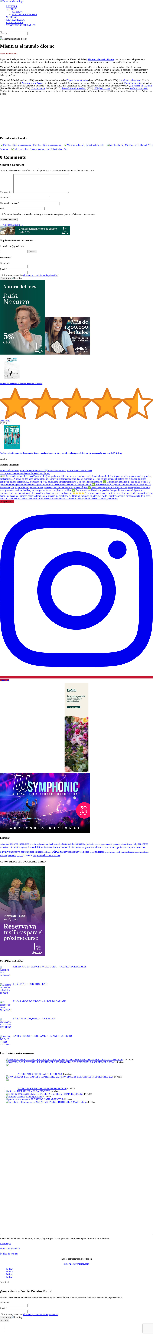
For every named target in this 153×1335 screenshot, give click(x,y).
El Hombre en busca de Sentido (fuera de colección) (21, 383)
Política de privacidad (10, 1248)
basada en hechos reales (50, 844)
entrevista (4, 847)
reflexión (3, 856)
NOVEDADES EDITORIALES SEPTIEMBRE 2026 (87, 1062)
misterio (140, 847)
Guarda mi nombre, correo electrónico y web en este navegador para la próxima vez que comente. (50, 214)
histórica (100, 847)
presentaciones (110, 852)
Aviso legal (5, 1243)
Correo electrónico (9, 203)
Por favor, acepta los (30, 275)
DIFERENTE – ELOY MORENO (34, 1091)
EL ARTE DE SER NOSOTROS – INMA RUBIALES (56, 1094)
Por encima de (38, 88)
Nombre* (4, 263)
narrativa (5, 851)
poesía (92, 852)
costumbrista (118, 844)
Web (2, 208)
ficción (56, 847)
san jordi (20, 856)
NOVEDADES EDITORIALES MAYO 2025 (63, 1102)
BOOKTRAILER (14, 22)
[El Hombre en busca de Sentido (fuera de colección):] (12, 378)
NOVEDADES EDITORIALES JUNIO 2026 (40, 1074)
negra (40, 851)
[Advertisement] (76, 1127)
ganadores (90, 847)
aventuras (34, 844)
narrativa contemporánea (23, 851)
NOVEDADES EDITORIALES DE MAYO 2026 (42, 1088)
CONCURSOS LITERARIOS (21, 25)
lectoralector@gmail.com (76, 1264)
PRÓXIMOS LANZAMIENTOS (47, 1099)
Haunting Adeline (34, 1096)
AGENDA (11, 9)
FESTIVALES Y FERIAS (24, 14)
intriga (115, 847)
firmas (81, 847)
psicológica (128, 852)
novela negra (82, 851)
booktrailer (90, 844)
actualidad (5, 844)
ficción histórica (70, 847)
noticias (56, 851)
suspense (38, 855)
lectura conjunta (127, 847)
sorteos (27, 855)
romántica (12, 856)
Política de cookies (9, 1253)
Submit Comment (8, 219)
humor (108, 847)
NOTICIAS (11, 17)
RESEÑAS (11, 6)
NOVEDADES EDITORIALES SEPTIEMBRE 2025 (87, 1076)
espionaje (24, 847)
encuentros (142, 843)
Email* (3, 269)
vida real (56, 855)
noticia (46, 852)
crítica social (130, 844)
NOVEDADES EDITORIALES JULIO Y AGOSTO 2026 (94, 1059)
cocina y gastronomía (103, 844)
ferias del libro (35, 847)
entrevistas (14, 847)
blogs (84, 844)
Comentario (6, 192)
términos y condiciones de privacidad (40, 275)
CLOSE (4, 1320)
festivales (48, 847)
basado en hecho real (72, 843)
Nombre (5, 197)
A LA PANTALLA (15, 20)
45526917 (5, 420)
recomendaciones (141, 852)
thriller (47, 855)
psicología (119, 852)
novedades (69, 851)
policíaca (99, 851)
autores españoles (19, 843)
